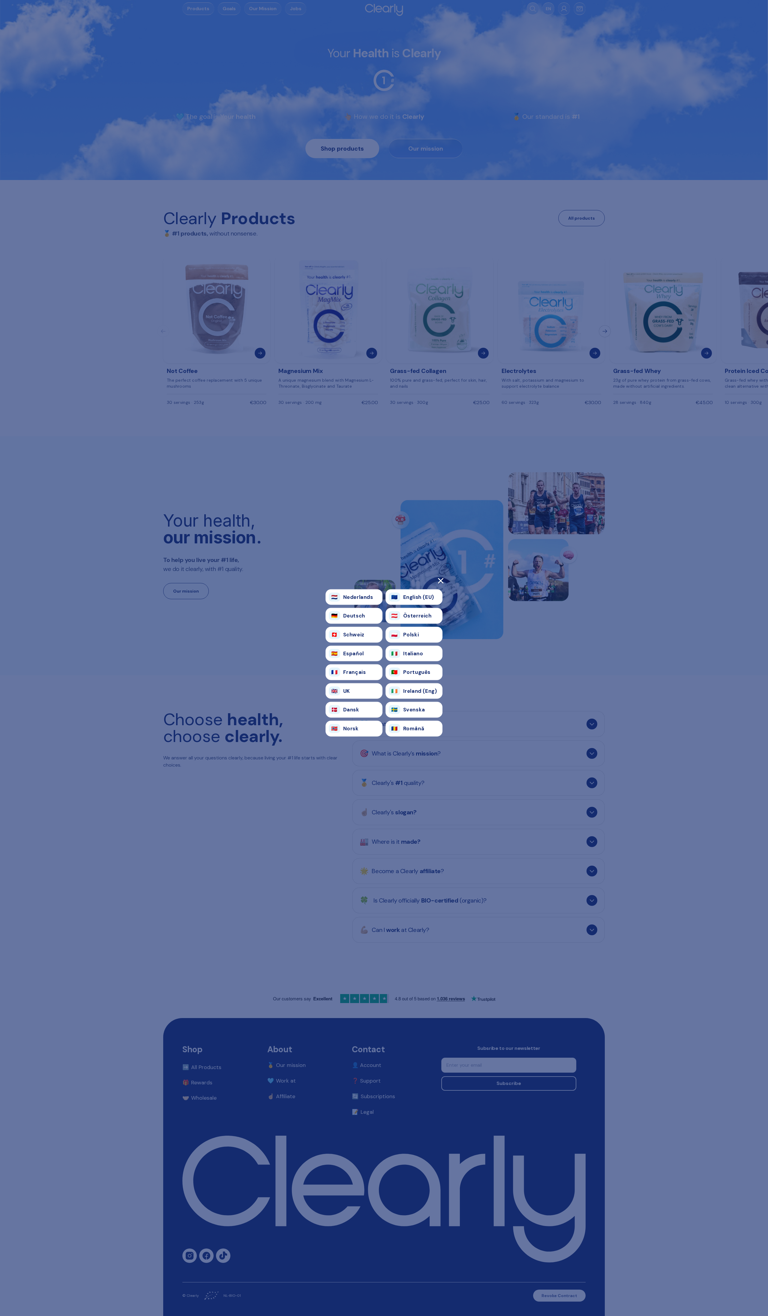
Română (407, 728)
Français (348, 672)
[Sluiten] (384, 583)
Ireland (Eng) (414, 690)
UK (340, 690)
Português (410, 672)
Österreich (411, 615)
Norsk (345, 728)
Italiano (407, 653)
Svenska (408, 709)
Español (347, 653)
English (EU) (412, 597)
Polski (405, 634)
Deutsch (348, 615)
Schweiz (347, 634)
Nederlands (352, 597)
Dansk (345, 709)
